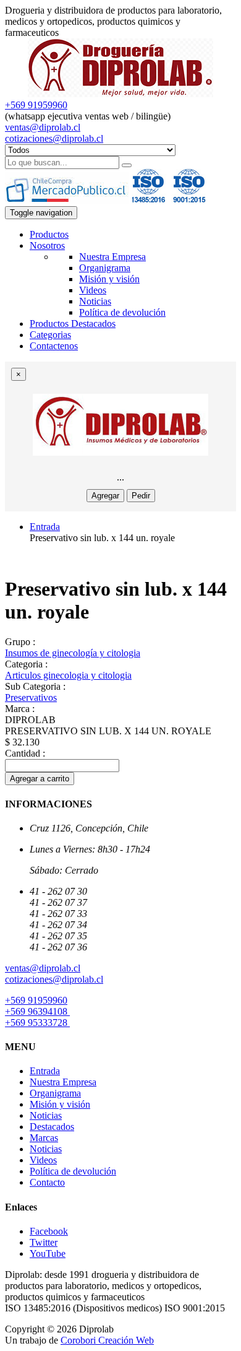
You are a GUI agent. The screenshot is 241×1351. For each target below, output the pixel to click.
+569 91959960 (36, 105)
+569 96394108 (37, 1011)
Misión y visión (109, 279)
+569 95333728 (37, 1022)
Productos (49, 234)
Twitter (43, 1242)
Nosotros (47, 245)
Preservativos (31, 697)
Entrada (45, 526)
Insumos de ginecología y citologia (72, 653)
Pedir (141, 495)
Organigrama (104, 268)
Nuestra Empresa (112, 256)
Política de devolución (122, 312)
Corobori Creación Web (107, 1340)
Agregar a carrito (39, 778)
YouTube (48, 1253)
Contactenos (54, 346)
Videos (92, 290)
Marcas (44, 1137)
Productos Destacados (73, 323)
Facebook (49, 1231)
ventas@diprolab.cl (42, 127)
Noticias (95, 301)
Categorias (50, 334)
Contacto (47, 1182)
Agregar (105, 495)
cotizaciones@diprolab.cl (54, 138)
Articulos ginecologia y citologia (68, 675)
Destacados (52, 1126)
